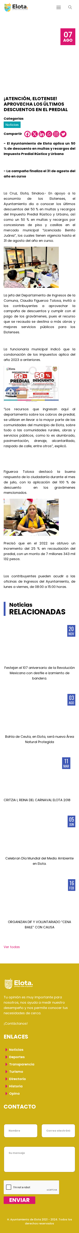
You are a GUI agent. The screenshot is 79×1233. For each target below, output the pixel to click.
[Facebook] (27, 134)
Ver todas (12, 947)
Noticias (12, 124)
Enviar (19, 1200)
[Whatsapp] (49, 134)
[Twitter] (63, 134)
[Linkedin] (42, 134)
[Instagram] (56, 134)
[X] (34, 134)
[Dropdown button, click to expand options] (70, 7)
